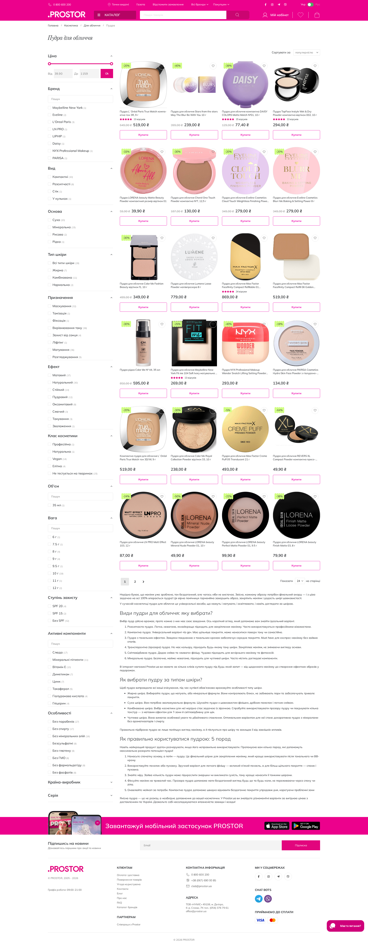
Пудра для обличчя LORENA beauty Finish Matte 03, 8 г (294, 544)
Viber (285, 4)
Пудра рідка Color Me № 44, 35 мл (140, 369)
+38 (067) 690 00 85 (203, 880)
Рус (317, 4)
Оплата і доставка (128, 875)
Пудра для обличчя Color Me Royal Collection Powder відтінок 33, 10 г (191, 457)
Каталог (112, 15)
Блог (120, 893)
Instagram (272, 4)
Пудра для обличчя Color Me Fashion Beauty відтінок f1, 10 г (141, 285)
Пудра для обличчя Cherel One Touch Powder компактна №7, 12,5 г (193, 199)
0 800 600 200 (62, 4)
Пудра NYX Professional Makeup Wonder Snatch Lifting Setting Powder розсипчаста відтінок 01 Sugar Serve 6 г (245, 371)
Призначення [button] (60, 297)
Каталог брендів (127, 907)
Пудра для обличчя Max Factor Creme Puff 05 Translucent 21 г (244, 457)
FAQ (119, 902)
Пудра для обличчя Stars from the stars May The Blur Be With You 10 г (194, 113)
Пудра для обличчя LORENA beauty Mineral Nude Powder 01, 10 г (192, 544)
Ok (107, 73)
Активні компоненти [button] (67, 633)
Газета (140, 4)
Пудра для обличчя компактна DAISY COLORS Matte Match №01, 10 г (244, 113)
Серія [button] (53, 795)
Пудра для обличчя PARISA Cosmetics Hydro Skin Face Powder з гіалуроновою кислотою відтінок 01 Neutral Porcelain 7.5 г (295, 371)
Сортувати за (281, 52)
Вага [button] (52, 517)
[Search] (237, 15)
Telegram (279, 4)
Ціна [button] (52, 55)
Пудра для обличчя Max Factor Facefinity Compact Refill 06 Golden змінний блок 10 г (293, 285)
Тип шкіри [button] (57, 254)
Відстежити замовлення (168, 4)
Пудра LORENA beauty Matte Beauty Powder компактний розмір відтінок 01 (143, 199)
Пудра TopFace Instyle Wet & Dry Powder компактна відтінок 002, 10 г (295, 113)
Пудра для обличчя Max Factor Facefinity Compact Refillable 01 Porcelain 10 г (240, 285)
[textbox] (194, 403)
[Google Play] (306, 826)
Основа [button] (55, 211)
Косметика (71, 25)
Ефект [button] (53, 366)
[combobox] (194, 403)
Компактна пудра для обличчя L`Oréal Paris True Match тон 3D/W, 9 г (143, 457)
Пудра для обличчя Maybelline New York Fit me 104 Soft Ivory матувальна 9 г (194, 371)
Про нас (122, 898)
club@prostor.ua (201, 886)
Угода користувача (128, 884)
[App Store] (277, 826)
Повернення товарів (129, 879)
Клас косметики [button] (62, 435)
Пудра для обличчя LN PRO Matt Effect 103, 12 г (143, 544)
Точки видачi (120, 4)
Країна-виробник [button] (64, 782)
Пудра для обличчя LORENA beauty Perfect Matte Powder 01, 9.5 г (243, 544)
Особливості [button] (59, 713)
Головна (53, 25)
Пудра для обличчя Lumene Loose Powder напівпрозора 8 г (191, 285)
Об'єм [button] (53, 486)
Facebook (266, 4)
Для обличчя (92, 25)
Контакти (123, 888)
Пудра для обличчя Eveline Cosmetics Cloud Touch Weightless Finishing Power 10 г (245, 199)
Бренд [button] (54, 88)
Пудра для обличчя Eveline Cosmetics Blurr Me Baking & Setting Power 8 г (295, 199)
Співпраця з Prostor (128, 924)
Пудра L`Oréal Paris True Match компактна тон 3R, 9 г (143, 113)
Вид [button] (51, 168)
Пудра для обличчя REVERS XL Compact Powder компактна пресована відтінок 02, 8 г (294, 457)
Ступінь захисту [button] (62, 597)
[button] (162, 66)
